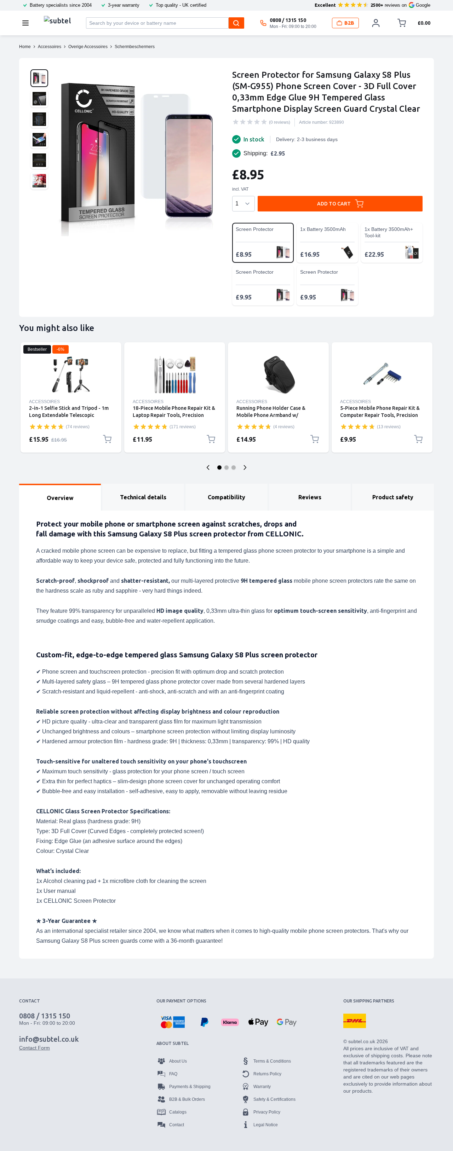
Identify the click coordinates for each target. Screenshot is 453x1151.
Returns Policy (267, 1073)
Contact (176, 1124)
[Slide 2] (226, 467)
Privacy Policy (266, 1112)
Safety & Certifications (274, 1099)
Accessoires (44, 401)
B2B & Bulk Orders (187, 1099)
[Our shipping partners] (354, 1020)
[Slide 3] (233, 467)
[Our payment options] (172, 1022)
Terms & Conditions (272, 1061)
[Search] (236, 23)
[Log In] (376, 23)
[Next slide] (245, 467)
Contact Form (34, 1048)
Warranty (262, 1086)
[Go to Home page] (57, 21)
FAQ (173, 1073)
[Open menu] (27, 22)
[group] (250, 122)
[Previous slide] (208, 467)
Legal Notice (265, 1124)
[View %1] (39, 78)
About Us (178, 1061)
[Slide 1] (219, 467)
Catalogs (178, 1112)
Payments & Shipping (190, 1086)
